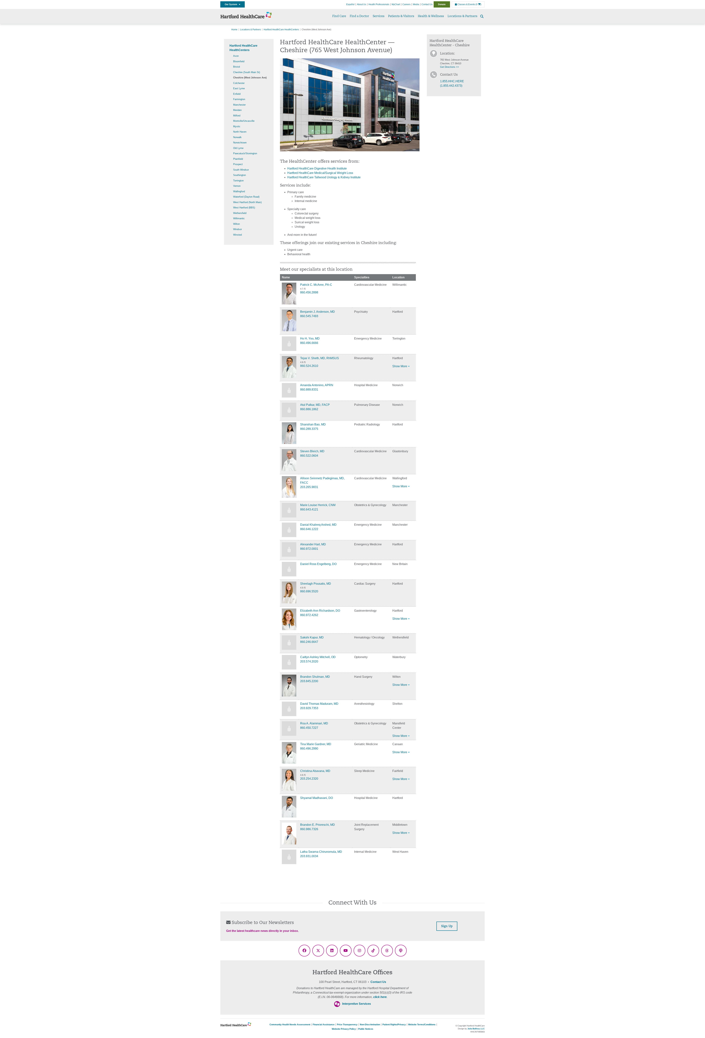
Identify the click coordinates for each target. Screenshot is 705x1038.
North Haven (239, 131)
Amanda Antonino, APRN (316, 385)
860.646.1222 (309, 529)
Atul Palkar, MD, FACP (315, 404)
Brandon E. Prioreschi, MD (317, 824)
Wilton (236, 224)
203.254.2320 (309, 778)
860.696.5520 (309, 591)
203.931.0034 (309, 856)
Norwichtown (240, 142)
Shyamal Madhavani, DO (316, 797)
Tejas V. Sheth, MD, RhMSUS (319, 358)
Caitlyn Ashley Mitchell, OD (318, 657)
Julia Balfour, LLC (476, 1029)
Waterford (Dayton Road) (246, 196)
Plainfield (238, 159)
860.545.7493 (309, 316)
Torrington (238, 180)
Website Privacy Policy (344, 1029)
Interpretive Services (356, 1003)
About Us (361, 4)
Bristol (236, 66)
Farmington (239, 99)
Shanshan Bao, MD (313, 424)
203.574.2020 (309, 661)
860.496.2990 (309, 748)
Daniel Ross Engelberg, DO (318, 564)
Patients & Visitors (401, 16)
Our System (232, 4)
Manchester (239, 104)
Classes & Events (466, 4)
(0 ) (478, 4)
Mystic (236, 126)
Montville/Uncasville (243, 121)
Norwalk (237, 137)
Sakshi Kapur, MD (312, 637)
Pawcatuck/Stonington (245, 153)
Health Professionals (378, 4)
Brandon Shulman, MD (315, 676)
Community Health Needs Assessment (290, 1024)
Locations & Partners (462, 16)
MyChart (396, 4)
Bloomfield (238, 61)
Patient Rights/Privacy (394, 1024)
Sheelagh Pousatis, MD (315, 583)
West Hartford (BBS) (244, 207)
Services (378, 16)
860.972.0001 (309, 548)
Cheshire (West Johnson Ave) (250, 77)
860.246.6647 (309, 641)
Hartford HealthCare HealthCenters (281, 29)
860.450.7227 (309, 727)
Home (234, 29)
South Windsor (241, 169)
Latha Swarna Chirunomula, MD (321, 851)
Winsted (237, 234)
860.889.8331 (309, 389)
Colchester (239, 83)
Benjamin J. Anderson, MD (317, 311)
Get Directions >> (449, 67)
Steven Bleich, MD (312, 451)
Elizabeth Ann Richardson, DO (320, 610)
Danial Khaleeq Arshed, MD (318, 524)
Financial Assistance (324, 1024)
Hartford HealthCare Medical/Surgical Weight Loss (320, 172)
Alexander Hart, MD (313, 544)
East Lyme (239, 88)
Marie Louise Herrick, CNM (317, 505)
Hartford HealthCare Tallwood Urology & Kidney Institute (324, 177)
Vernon (237, 186)
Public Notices (365, 1029)
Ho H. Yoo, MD (310, 338)
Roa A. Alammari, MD (314, 723)
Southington (239, 175)
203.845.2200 (309, 681)
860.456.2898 (309, 292)
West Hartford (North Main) (247, 202)
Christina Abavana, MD (315, 770)
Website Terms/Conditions (421, 1024)
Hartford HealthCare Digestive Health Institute (317, 168)
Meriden (237, 110)
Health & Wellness (431, 16)
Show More (399, 366)
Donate (442, 4)
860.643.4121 (309, 509)
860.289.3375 (309, 428)
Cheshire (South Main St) (246, 72)
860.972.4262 (309, 615)
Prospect (238, 164)
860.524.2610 (309, 365)
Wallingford (239, 191)
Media (416, 4)
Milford (236, 115)
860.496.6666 (309, 342)
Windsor (237, 229)
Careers (406, 4)
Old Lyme (238, 148)
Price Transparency (347, 1024)
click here (380, 997)
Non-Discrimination (370, 1024)
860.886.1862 (309, 409)
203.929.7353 (309, 708)
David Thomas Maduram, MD (319, 703)
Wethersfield (239, 213)
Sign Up (447, 926)
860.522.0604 (309, 455)
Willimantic (239, 218)
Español (350, 4)
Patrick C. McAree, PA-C (316, 284)
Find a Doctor (359, 16)
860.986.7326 (309, 829)
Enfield (237, 94)
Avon (236, 56)
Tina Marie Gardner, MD (315, 744)
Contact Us (427, 4)
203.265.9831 (309, 487)
